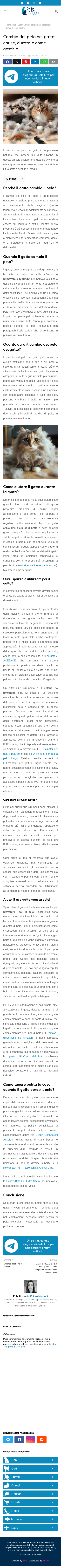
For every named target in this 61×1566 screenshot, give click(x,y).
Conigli (15, 1485)
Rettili (15, 1510)
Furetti (15, 1477)
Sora (25, 1560)
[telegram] (28, 3)
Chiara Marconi (10, 55)
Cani (14, 1460)
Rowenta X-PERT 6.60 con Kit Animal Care (28, 1167)
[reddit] (39, 3)
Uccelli (15, 1502)
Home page (11, 25)
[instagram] (34, 3)
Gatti (20, 25)
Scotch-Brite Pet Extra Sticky (23, 1181)
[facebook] (22, 3)
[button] (14, 179)
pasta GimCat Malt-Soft (25, 1056)
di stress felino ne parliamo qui (38, 565)
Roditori (16, 1494)
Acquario (16, 1519)
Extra (14, 1527)
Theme (46, 1560)
